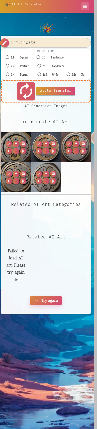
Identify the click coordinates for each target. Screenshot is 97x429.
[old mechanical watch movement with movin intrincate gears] (16, 177)
